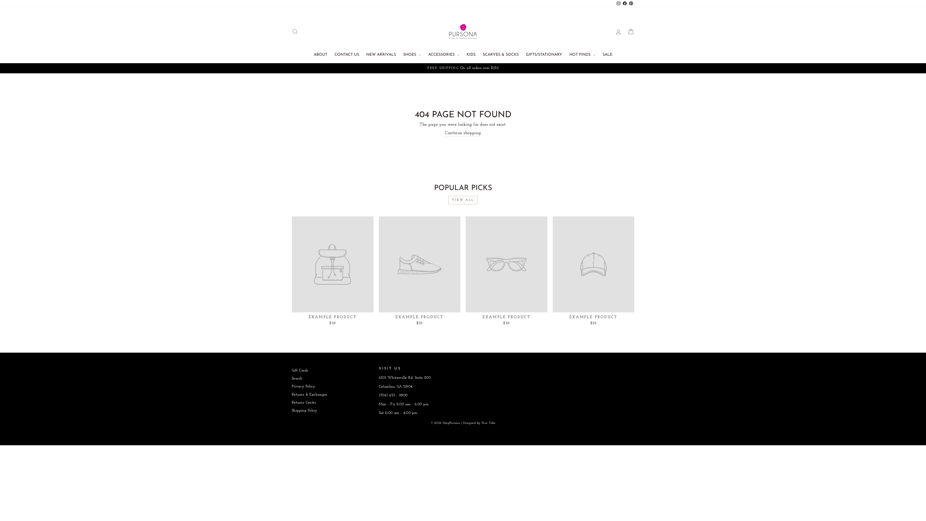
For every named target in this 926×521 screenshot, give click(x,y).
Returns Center (304, 402)
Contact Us (346, 55)
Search (297, 378)
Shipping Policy (304, 410)
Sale (607, 55)
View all (463, 200)
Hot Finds (580, 55)
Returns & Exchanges (309, 395)
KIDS (471, 55)
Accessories (442, 55)
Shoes (410, 55)
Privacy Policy (303, 386)
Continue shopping (463, 133)
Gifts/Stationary (544, 55)
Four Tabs (488, 423)
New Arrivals (381, 55)
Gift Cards (300, 370)
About (320, 55)
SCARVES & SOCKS (501, 55)
